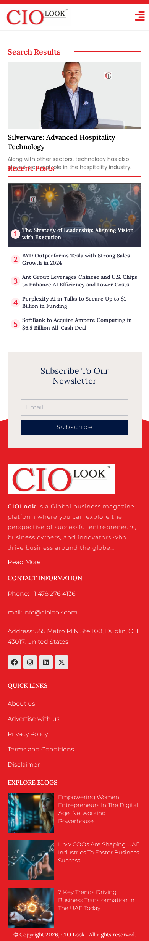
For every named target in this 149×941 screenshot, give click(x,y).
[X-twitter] (61, 662)
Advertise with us (34, 718)
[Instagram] (30, 662)
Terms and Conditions (41, 749)
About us (21, 703)
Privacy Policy (28, 734)
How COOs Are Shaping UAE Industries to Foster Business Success (99, 852)
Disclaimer (24, 764)
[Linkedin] (46, 662)
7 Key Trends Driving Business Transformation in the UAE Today (96, 900)
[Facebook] (14, 662)
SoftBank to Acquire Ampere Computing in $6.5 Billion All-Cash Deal (77, 324)
